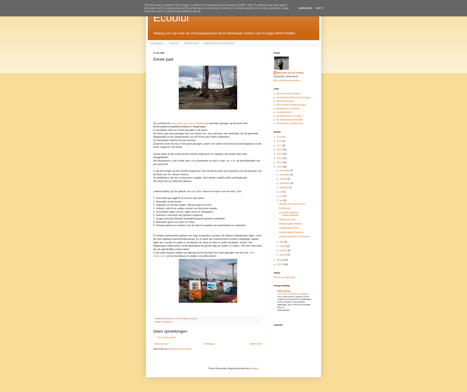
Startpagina (157, 43)
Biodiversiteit (191, 43)
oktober (283, 179)
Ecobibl (171, 17)
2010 (280, 162)
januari (283, 254)
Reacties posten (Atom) (180, 349)
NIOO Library (284, 291)
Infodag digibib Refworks (291, 232)
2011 (280, 158)
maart (282, 246)
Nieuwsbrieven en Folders (289, 116)
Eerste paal (284, 208)
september (285, 183)
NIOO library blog (285, 101)
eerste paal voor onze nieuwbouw (189, 123)
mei (281, 200)
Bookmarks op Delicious (288, 108)
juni (281, 196)
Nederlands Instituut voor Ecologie (293, 97)
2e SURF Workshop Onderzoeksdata (289, 213)
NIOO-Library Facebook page (291, 104)
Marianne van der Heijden (290, 73)
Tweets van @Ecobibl (284, 277)
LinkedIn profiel (284, 112)
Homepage (209, 344)
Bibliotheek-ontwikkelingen (219, 43)
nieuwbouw (166, 322)
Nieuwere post (161, 344)
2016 (280, 137)
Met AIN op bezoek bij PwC (292, 204)
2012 (280, 154)
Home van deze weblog (288, 93)
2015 (280, 141)
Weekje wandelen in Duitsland (294, 236)
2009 (280, 167)
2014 (280, 145)
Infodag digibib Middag (290, 223)
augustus (284, 187)
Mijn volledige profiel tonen (287, 80)
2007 (280, 264)
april (281, 242)
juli (281, 192)
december (284, 170)
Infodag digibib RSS (289, 228)
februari (283, 250)
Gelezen (174, 43)
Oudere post (256, 344)
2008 (280, 260)
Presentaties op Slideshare (289, 123)
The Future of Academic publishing (292, 294)
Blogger (254, 368)
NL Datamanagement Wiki (289, 119)
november (284, 174)
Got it (320, 8)
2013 (280, 149)
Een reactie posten (167, 337)
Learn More (305, 8)
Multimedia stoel (287, 219)
